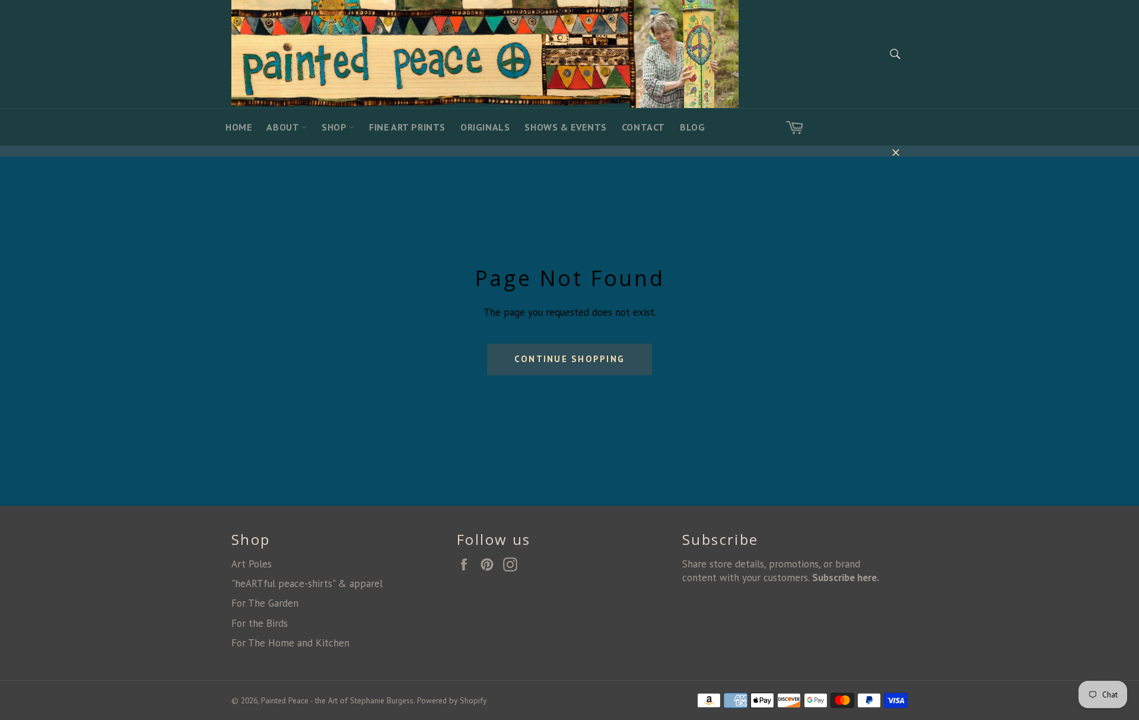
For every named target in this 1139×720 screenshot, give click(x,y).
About (283, 127)
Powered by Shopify (451, 700)
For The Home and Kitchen (290, 642)
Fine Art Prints (407, 127)
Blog (692, 127)
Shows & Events (565, 127)
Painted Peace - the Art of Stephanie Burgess (337, 700)
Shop (335, 127)
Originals (485, 127)
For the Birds (259, 623)
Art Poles (251, 563)
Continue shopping (569, 358)
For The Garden (264, 603)
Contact (643, 127)
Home (238, 127)
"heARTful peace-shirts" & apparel (307, 583)
